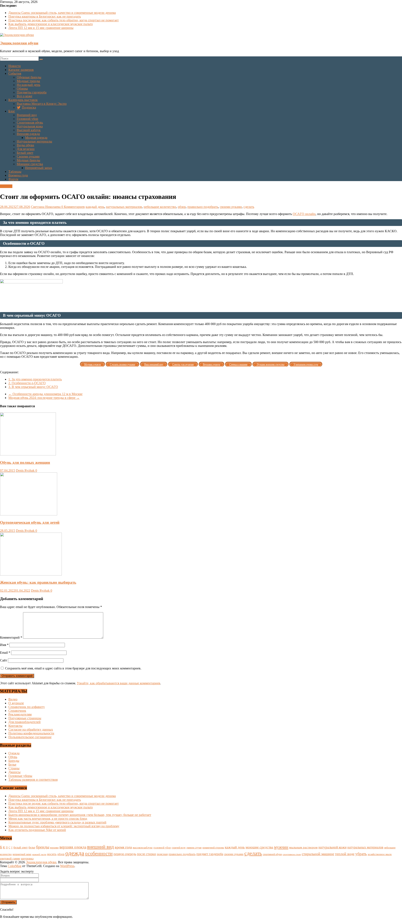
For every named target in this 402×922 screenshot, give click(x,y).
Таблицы (14, 171)
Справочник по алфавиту (26, 707)
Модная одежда (36, 137)
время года (123, 847)
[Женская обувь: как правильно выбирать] (31, 574)
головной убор (162, 847)
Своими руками (28, 156)
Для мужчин (26, 149)
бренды (42, 847)
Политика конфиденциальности (31, 733)
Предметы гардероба (31, 92)
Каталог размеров (21, 69)
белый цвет (20, 847)
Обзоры (22, 88)
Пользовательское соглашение (30, 737)
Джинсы (14, 772)
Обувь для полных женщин (25, 462)
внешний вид (100, 846)
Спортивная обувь (30, 122)
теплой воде (344, 854)
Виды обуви (25, 145)
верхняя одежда (72, 847)
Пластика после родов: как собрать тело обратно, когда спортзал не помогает (63, 20)
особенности (99, 853)
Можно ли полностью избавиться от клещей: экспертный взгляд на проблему (63, 826)
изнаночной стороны (213, 847)
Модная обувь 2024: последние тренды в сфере (44, 397)
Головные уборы (20, 776)
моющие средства (259, 847)
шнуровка (27, 858)
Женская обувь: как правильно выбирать (38, 582)
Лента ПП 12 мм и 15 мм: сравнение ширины (40, 28)
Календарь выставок (23, 100)
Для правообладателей (24, 722)
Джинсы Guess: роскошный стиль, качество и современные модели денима (62, 12)
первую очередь (124, 854)
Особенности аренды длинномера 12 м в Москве (45, 394)
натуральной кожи (332, 847)
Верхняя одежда (28, 134)
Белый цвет (25, 152)
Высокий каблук (29, 130)
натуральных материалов (124, 207)
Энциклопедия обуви (19, 43)
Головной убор (27, 119)
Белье (12, 764)
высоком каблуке (143, 847)
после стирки (146, 854)
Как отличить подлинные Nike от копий (37, 830)
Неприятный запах (38, 168)
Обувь (12, 757)
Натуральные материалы (34, 141)
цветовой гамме (10, 858)
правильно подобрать (202, 207)
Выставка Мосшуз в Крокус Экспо (42, 103)
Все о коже (24, 96)
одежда (74, 853)
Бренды (13, 760)
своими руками (231, 207)
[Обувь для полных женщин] (28, 454)
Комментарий (11, 637)
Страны (13, 768)
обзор (182, 207)
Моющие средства (30, 164)
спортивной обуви (272, 854)
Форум (13, 179)
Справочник (17, 710)
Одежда (13, 753)
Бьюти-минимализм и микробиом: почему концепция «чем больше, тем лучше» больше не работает (79, 815)
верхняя (54, 847)
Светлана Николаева (46, 207)
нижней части (39, 854)
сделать (249, 207)
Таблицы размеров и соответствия (33, 779)
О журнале (16, 703)
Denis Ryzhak (25, 470)
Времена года (18, 175)
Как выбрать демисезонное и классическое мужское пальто (50, 24)
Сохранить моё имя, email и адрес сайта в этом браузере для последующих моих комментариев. (73, 668)
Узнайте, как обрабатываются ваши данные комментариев (118, 683)
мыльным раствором (303, 847)
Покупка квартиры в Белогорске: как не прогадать (44, 16)
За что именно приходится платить (35, 379)
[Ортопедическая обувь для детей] (28, 514)
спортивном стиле (292, 854)
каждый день (95, 207)
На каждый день (28, 85)
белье (31, 847)
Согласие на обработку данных (30, 729)
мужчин (281, 847)
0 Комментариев (73, 207)
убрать (361, 854)
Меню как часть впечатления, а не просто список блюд (47, 818)
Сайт (3, 660)
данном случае (194, 847)
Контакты (15, 725)
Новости (14, 66)
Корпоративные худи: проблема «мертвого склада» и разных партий (57, 822)
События (14, 73)
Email (5, 652)
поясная (162, 854)
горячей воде (179, 847)
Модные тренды (28, 81)
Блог (11, 111)
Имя (4, 645)
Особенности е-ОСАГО (27, 383)
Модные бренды (28, 160)
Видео (12, 699)
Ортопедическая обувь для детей (29, 522)
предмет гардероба (209, 854)
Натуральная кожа (30, 126)
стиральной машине (318, 854)
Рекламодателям (20, 714)
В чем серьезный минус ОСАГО (33, 387)
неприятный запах (22, 854)
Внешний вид (27, 115)
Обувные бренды (29, 77)
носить (52, 854)
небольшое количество (160, 207)
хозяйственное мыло (380, 854)
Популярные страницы (24, 718)
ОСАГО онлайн (304, 214)
